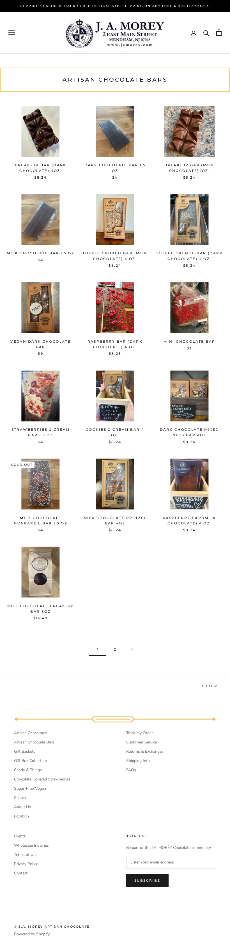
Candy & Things (28, 770)
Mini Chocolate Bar (189, 341)
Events (20, 836)
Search (20, 797)
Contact (20, 873)
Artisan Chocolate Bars (34, 742)
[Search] (206, 33)
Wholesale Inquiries (31, 845)
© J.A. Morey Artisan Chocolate (51, 927)
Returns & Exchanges (145, 751)
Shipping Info (138, 760)
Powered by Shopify (32, 934)
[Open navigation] (11, 32)
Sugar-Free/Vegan (30, 788)
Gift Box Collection (30, 760)
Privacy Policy (26, 864)
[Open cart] (219, 32)
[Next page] (132, 649)
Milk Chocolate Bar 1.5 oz (40, 253)
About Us (22, 807)
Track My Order (139, 733)
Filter (209, 686)
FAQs (131, 770)
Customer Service (141, 742)
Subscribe (147, 880)
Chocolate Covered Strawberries (42, 779)
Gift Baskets (24, 751)
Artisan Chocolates (30, 733)
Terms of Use (25, 854)
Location (21, 816)
